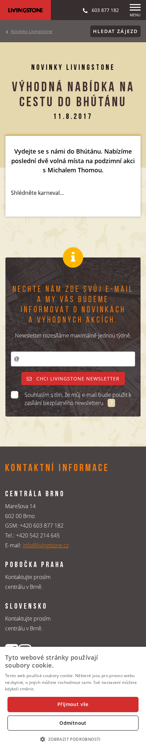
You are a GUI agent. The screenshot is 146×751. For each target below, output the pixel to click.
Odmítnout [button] (73, 723)
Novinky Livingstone (31, 31)
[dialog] (73, 699)
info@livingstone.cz (46, 545)
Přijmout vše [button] (73, 704)
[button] (73, 739)
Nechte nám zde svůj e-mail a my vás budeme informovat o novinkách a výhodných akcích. (73, 305)
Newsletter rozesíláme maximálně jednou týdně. (73, 335)
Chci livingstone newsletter (77, 378)
